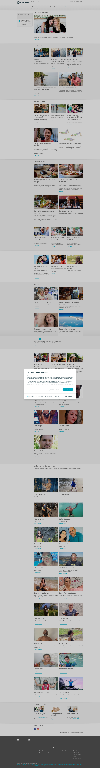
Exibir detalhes (68, 396)
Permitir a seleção (54, 389)
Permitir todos (68, 389)
